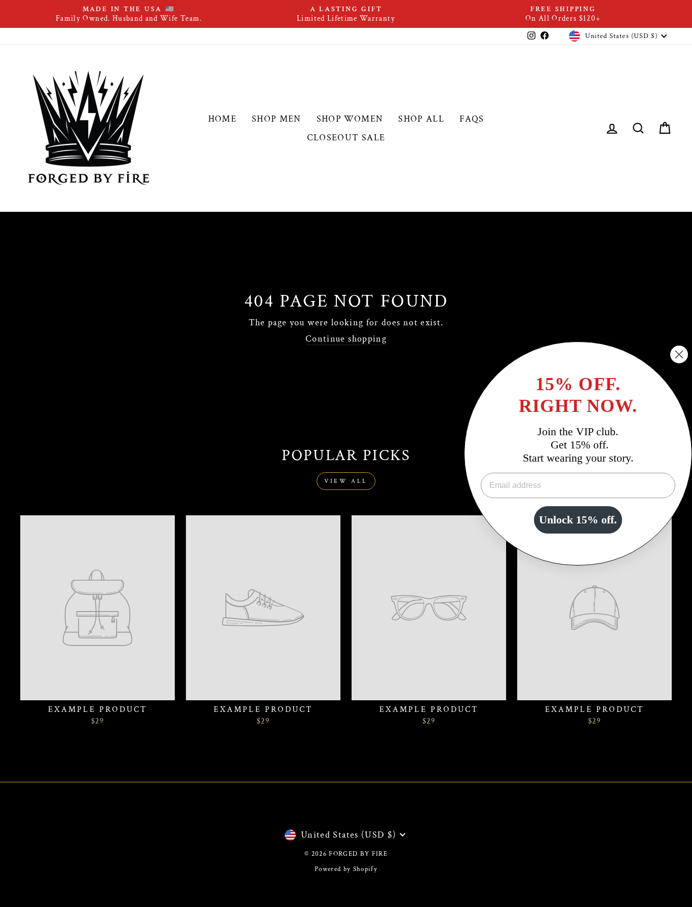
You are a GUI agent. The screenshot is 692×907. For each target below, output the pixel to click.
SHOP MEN (276, 119)
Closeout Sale (346, 137)
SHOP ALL (421, 119)
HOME (222, 119)
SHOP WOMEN (350, 119)
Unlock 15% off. (578, 519)
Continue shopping (346, 339)
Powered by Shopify (346, 869)
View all (346, 481)
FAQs (471, 119)
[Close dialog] (679, 354)
